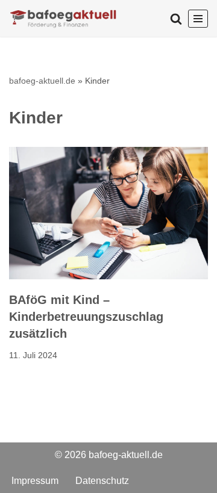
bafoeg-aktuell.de (42, 80)
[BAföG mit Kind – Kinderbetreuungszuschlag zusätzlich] (108, 213)
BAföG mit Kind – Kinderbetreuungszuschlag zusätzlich (86, 316)
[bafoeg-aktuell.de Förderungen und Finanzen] (63, 18)
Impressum (34, 480)
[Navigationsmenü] (198, 19)
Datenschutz (102, 480)
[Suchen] (176, 19)
